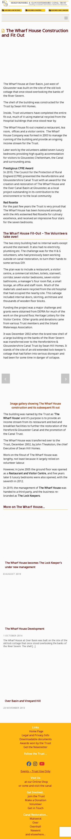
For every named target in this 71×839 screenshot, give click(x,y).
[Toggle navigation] (66, 18)
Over (35, 822)
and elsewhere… (35, 834)
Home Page (36, 731)
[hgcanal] (35, 764)
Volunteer (35, 804)
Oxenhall (35, 826)
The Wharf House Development (24, 628)
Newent (35, 830)
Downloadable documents (35, 739)
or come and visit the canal (35, 786)
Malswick (35, 818)
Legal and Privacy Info (35, 735)
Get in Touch (35, 808)
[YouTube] (42, 764)
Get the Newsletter (35, 747)
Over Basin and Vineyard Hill (23, 701)
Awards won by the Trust (35, 743)
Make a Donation (35, 800)
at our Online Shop (36, 782)
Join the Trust (36, 796)
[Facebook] (29, 764)
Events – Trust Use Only (35, 771)
